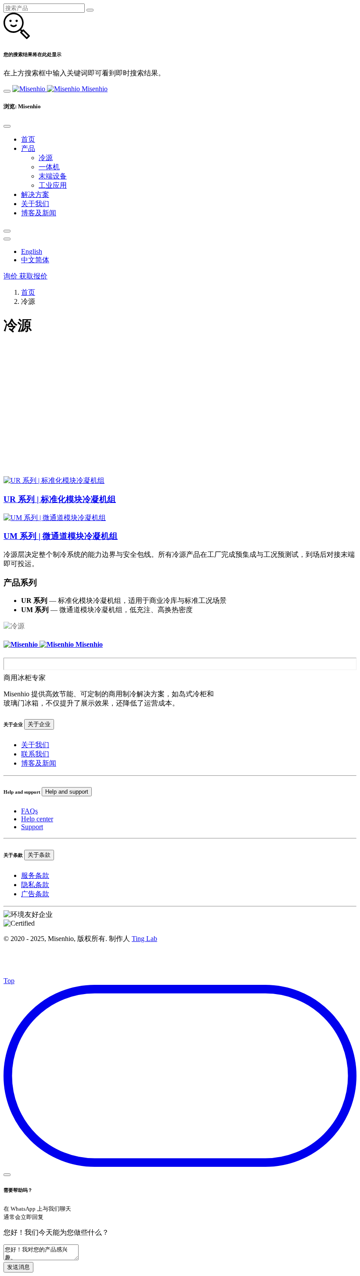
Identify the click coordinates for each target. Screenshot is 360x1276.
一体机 (49, 167)
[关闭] (90, 10)
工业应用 (53, 185)
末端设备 (53, 176)
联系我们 (35, 754)
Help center (37, 819)
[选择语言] (7, 239)
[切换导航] (7, 91)
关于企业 (39, 724)
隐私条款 (35, 884)
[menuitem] (31, 251)
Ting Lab (144, 938)
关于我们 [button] (35, 203)
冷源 (46, 157)
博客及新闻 (38, 763)
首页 (28, 292)
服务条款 (35, 875)
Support (32, 826)
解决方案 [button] (35, 194)
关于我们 (35, 744)
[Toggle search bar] (7, 231)
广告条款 (35, 894)
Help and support (66, 791)
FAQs (29, 811)
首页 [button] (28, 139)
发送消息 (18, 1267)
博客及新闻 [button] (38, 213)
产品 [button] (28, 148)
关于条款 (39, 855)
